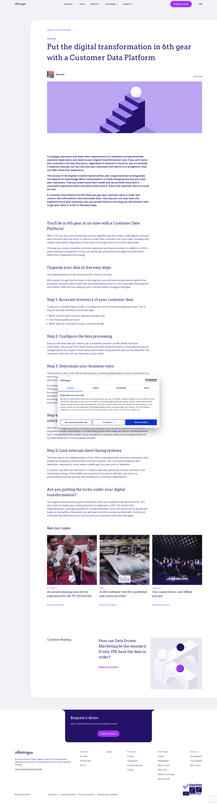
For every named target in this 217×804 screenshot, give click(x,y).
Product (130, 756)
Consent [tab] (70, 388)
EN (200, 4)
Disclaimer (52, 794)
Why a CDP (162, 770)
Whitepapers (163, 761)
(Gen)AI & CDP (164, 779)
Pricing (130, 770)
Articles (161, 756)
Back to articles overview (60, 30)
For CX (82, 765)
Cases (82, 4)
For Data (83, 756)
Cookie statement (67, 794)
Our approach (196, 756)
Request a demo (181, 4)
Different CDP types (166, 774)
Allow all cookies (141, 422)
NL (196, 4)
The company (196, 761)
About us (194, 751)
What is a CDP (164, 765)
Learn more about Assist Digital (28, 769)
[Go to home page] (20, 4)
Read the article (107, 666)
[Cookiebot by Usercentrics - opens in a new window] (147, 380)
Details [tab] (96, 388)
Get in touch (195, 765)
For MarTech (85, 761)
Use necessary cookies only (76, 422)
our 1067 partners (74, 399)
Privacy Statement (86, 794)
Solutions (84, 751)
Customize (107, 422)
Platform (131, 751)
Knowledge (163, 751)
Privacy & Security (134, 765)
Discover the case (55, 605)
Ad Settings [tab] (121, 388)
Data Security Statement (107, 794)
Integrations (132, 761)
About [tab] (146, 388)
